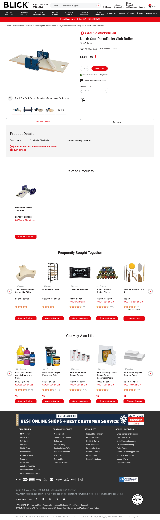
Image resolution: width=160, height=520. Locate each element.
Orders (142, 7)
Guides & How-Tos (94, 452)
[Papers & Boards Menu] (69, 16)
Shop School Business (131, 5)
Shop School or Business (127, 434)
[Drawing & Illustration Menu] (54, 16)
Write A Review (86, 43)
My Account (25, 434)
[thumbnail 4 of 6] (50, 110)
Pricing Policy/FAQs (62, 448)
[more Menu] (99, 16)
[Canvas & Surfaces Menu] (24, 16)
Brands (110, 13)
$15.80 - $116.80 (104, 299)
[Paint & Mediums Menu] (8, 16)
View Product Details (108, 49)
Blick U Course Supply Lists (128, 452)
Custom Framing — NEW (30, 473)
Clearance (152, 13)
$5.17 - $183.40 (22, 382)
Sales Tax (58, 441)
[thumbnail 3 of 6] (39, 110)
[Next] (150, 291)
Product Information (94, 434)
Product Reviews (93, 448)
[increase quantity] (87, 68)
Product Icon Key (93, 437)
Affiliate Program (27, 455)
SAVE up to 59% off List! (133, 302)
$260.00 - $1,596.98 (51, 299)
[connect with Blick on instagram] (50, 501)
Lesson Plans (122, 459)
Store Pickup (25, 452)
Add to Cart (134, 318)
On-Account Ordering (125, 445)
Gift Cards (24, 441)
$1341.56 (86, 57)
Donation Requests (62, 452)
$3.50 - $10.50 (76, 299)
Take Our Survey (61, 462)
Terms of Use (36, 505)
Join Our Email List (27, 466)
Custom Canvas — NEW (30, 470)
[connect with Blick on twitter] (43, 501)
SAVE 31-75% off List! (51, 385)
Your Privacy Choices (78, 505)
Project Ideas (91, 455)
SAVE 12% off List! (77, 302)
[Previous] (9, 291)
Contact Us (58, 459)
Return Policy (59, 445)
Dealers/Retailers (124, 462)
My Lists (23, 445)
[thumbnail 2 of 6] (28, 110)
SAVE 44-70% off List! (105, 385)
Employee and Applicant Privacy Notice (83, 508)
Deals (141, 13)
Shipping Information (62, 437)
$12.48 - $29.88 (22, 299)
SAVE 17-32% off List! (105, 302)
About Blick (25, 462)
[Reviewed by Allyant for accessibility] (137, 499)
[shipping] (83, 100)
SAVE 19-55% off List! (133, 385)
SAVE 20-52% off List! (24, 385)
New (123, 13)
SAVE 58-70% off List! (78, 385)
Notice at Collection (61, 505)
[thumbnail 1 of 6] (17, 110)
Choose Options (25, 236)
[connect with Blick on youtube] (64, 501)
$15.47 (127, 299)
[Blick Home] (16, 5)
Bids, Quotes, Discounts (126, 441)
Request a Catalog (93, 459)
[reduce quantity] (82, 68)
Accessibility (47, 505)
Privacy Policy (22, 505)
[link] (38, 7)
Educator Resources (125, 455)
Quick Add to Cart (124, 437)
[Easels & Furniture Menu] (84, 16)
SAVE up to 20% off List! (25, 220)
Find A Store (25, 448)
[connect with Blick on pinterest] (57, 501)
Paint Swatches (92, 445)
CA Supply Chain (60, 508)
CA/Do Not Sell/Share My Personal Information (34, 508)
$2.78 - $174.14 (131, 382)
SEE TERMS (94, 19)
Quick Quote (122, 448)
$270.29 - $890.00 (23, 217)
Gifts (132, 13)
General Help (59, 434)
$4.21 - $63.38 (48, 382)
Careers (23, 459)
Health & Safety (92, 441)
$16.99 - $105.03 (77, 382)
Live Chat (58, 455)
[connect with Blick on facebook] (36, 501)
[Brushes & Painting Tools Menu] (39, 16)
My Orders (24, 437)
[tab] (43, 121)
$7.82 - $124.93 (103, 382)
